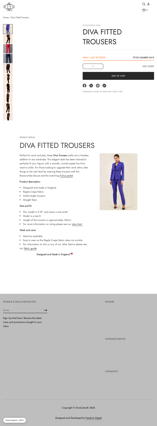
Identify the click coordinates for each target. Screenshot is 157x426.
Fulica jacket (66, 175)
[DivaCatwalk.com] (9, 7)
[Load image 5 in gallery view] (8, 58)
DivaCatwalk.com (91, 25)
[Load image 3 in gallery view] (8, 39)
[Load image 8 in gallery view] (8, 88)
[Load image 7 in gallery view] (8, 78)
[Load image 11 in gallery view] (8, 117)
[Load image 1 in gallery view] (8, 29)
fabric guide (30, 248)
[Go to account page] (148, 5)
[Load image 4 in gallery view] (8, 48)
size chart (77, 224)
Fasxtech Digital (94, 418)
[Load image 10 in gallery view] (8, 107)
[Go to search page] (144, 4)
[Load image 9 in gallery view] (8, 98)
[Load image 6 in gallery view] (8, 68)
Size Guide (148, 66)
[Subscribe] (45, 310)
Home (6, 17)
